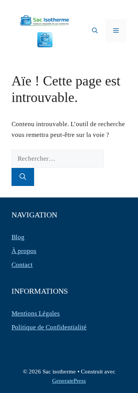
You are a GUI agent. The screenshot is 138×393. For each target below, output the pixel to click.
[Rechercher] (23, 177)
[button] (94, 30)
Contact (22, 264)
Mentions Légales (36, 313)
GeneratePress (69, 381)
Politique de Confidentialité (49, 327)
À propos (24, 251)
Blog (18, 237)
